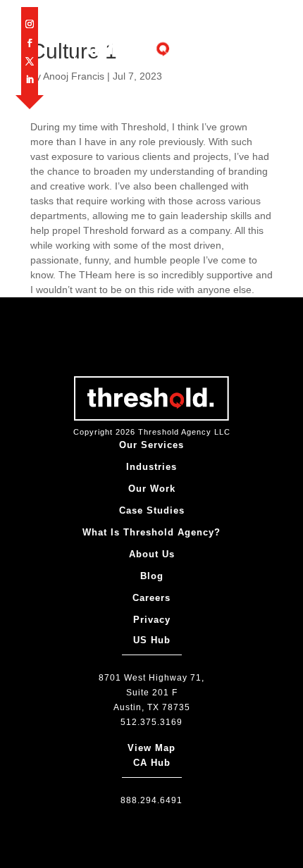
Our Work (151, 488)
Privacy (152, 619)
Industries (151, 466)
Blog (151, 576)
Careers (151, 598)
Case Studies (152, 510)
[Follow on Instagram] (29, 24)
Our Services (151, 445)
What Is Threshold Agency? (151, 532)
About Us (152, 554)
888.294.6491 (151, 800)
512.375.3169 (151, 722)
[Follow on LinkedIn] (29, 79)
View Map (151, 748)
